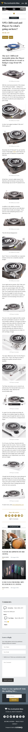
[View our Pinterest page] (17, 716)
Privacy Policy (20, 721)
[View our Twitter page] (11, 716)
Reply (5, 614)
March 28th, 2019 (18, 608)
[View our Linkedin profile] (23, 716)
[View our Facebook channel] (8, 716)
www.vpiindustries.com (18, 504)
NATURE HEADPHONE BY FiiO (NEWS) (13, 553)
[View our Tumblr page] (20, 716)
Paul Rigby (11, 618)
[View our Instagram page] (14, 716)
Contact (14, 724)
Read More (5, 557)
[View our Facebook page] (4, 716)
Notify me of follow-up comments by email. (15, 657)
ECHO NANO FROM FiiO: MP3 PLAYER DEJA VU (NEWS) (13, 583)
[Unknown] (14, 9)
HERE (14, 151)
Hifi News (5, 37)
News (11, 37)
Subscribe (14, 699)
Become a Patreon (9, 721)
